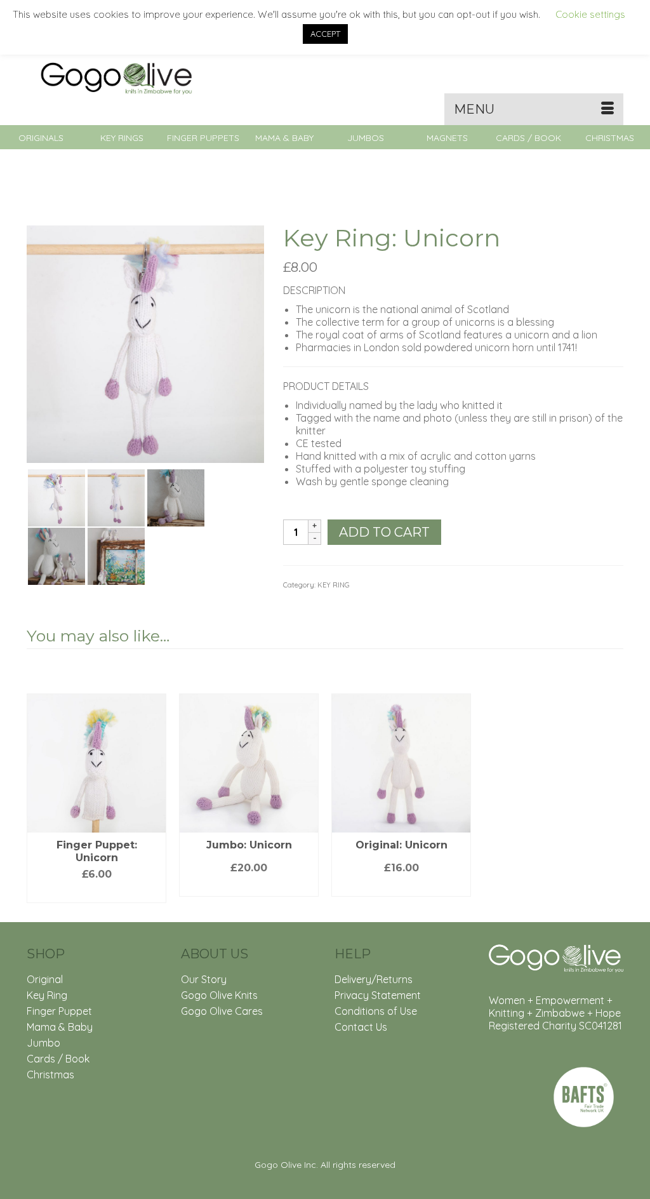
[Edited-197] (56, 555)
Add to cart (384, 532)
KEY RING (333, 584)
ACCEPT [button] (325, 34)
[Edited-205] (175, 496)
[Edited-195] (116, 555)
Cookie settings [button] (590, 14)
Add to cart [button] (96, 893)
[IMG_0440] (116, 496)
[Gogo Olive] (120, 77)
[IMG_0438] (56, 496)
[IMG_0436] (145, 343)
